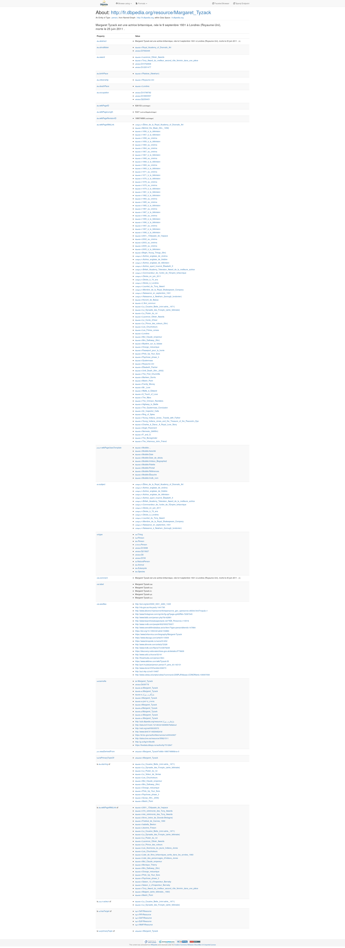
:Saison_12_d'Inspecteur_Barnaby (153, 881)
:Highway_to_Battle (146, 404)
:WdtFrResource (144, 924)
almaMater (103, 47)
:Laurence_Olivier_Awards (149, 57)
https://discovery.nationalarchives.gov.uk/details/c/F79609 (159, 651)
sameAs (101, 681)
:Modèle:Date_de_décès (149, 457)
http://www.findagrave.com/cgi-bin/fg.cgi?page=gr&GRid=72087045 (163, 614)
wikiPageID (103, 105)
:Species (140, 571)
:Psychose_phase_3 (147, 357)
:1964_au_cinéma (146, 148)
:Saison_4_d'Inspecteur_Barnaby (152, 885)
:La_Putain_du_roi (146, 313)
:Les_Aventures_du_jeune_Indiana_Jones (156, 848)
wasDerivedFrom (106, 751)
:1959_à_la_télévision (147, 141)
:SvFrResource (143, 911)
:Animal (139, 564)
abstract (101, 41)
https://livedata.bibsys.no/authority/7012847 (153, 745)
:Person (139, 537)
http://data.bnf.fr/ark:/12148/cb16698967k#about (156, 724)
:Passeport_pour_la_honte (149, 350)
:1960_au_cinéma (146, 144)
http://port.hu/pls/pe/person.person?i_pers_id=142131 (158, 664)
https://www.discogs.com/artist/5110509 (152, 637)
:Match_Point (144, 380)
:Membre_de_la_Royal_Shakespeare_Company (159, 289)
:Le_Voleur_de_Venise (148, 774)
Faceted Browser (221, 3)
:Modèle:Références (147, 471)
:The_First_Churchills (147, 374)
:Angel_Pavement (146, 427)
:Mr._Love (142, 387)
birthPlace (102, 73)
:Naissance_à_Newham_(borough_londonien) (158, 296)
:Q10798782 (143, 92)
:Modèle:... (143, 447)
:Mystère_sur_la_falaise (148, 343)
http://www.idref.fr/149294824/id (148, 731)
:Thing (139, 534)
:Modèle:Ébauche (146, 474)
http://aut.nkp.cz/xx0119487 (147, 671)
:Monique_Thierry (146, 864)
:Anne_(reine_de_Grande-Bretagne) (154, 817)
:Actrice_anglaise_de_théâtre (151, 259)
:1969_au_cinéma (146, 165)
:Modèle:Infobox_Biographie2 (151, 461)
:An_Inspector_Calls (147, 411)
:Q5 (139, 554)
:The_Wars (143, 397)
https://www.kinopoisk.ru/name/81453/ (151, 641)
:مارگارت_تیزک (144, 694)
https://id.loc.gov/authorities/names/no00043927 (155, 735)
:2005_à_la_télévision (147, 249)
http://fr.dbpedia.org (145, 17)
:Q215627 (142, 551)
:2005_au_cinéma (146, 245)
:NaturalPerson (142, 561)
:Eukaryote (141, 568)
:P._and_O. (143, 434)
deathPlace (103, 86)
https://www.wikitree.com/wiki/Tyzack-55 (152, 661)
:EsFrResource (143, 921)
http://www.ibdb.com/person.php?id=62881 (153, 617)
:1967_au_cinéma (146, 151)
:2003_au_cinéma (146, 242)
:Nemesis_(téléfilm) (146, 431)
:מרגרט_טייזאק (144, 701)
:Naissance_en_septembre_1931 (153, 293)
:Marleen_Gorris (145, 377)
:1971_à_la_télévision (147, 175)
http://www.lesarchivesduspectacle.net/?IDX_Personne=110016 (162, 620)
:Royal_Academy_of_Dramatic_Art (153, 47)
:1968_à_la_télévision (147, 161)
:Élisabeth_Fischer (146, 367)
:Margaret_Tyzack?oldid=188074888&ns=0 (157, 751)
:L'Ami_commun (145, 303)
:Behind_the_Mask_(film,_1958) (152, 128)
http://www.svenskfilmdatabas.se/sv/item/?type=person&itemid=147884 (165, 627)
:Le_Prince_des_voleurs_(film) (151, 323)
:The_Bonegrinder (146, 438)
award (101, 57)
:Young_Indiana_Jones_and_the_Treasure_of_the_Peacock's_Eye (167, 421)
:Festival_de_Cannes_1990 (150, 821)
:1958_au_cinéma (146, 138)
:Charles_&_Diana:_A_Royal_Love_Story (156, 424)
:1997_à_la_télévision (147, 229)
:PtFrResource (143, 914)
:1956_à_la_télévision (147, 131)
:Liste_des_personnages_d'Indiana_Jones (156, 858)
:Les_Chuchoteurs (146, 326)
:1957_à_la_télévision (147, 134)
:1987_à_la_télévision (147, 212)
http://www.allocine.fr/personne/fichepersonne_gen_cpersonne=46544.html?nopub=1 (171, 610)
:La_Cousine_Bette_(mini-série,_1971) (155, 306)
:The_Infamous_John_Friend (151, 441)
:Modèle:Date (144, 454)
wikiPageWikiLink (105, 124)
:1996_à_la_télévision (147, 222)
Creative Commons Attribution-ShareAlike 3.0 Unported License (195, 945)
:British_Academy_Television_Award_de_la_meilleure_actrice (165, 269)
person (115, 17)
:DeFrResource (143, 917)
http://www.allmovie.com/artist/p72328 (151, 644)
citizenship (102, 79)
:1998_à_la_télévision (147, 232)
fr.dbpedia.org (178, 17)
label (100, 584)
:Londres (142, 86)
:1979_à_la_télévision (147, 188)
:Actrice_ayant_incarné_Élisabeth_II (154, 266)
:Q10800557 (143, 95)
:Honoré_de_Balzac (147, 299)
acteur (104, 901)
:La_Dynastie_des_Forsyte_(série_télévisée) (157, 309)
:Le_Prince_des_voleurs (148, 844)
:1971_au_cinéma (146, 171)
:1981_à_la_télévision (147, 192)
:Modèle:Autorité (145, 451)
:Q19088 (141, 548)
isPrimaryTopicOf (105, 757)
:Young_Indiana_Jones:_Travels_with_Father (157, 417)
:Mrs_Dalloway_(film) (147, 340)
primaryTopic (106, 931)
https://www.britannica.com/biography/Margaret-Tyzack (158, 634)
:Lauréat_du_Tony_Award (150, 286)
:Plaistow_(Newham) (147, 73)
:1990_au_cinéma (146, 215)
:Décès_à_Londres (147, 283)
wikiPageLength (105, 112)
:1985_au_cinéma (146, 202)
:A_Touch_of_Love (146, 394)
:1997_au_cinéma (146, 225)
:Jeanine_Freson (145, 827)
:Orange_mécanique (147, 347)
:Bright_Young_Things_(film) (150, 252)
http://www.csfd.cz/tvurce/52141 (148, 654)
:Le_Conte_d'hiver (146, 320)
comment (102, 577)
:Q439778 (142, 684)
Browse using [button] (124, 3)
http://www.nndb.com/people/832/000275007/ (154, 624)
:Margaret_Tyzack (144, 681)
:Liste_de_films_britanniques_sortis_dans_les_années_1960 (164, 854)
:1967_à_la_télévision (147, 155)
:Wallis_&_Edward (146, 390)
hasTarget (104, 911)
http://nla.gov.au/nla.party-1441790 (150, 607)
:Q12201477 (143, 67)
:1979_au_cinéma (146, 185)
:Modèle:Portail (145, 467)
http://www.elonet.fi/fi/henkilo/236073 (150, 668)
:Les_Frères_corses (147, 330)
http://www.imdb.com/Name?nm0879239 (152, 647)
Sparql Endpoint (242, 3)
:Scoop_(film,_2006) (147, 797)
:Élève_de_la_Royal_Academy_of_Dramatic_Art (159, 124)
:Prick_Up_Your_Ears (147, 353)
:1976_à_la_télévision (147, 178)
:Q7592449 (142, 50)
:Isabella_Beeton (145, 824)
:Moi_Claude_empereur (148, 336)
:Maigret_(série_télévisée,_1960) (152, 891)
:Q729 (140, 558)
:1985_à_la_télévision (147, 205)
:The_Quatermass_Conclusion (151, 407)
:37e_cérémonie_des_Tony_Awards (153, 810)
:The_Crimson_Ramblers (149, 400)
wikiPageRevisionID (106, 118)
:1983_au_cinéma (146, 198)
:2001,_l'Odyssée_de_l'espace (151, 235)
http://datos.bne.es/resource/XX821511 (152, 738)
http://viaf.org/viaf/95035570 (147, 728)
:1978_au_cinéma (146, 181)
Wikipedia (154, 945)
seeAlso (101, 604)
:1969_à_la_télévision (147, 168)
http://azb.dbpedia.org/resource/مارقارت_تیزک (154, 721)
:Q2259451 (142, 99)
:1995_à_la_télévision (147, 219)
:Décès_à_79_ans (146, 279)
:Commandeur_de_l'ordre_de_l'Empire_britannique (160, 272)
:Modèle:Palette (145, 464)
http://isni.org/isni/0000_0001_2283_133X (153, 604)
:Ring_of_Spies (145, 414)
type (100, 534)
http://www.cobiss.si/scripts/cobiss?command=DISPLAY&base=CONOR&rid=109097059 (172, 674)
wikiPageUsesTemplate (109, 447)
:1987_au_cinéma (146, 208)
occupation (103, 92)
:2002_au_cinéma (146, 239)
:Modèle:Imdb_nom (146, 478)
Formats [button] (142, 3)
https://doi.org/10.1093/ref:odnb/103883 (152, 631)
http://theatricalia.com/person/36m (149, 657)
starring (103, 764)
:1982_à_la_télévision (147, 195)
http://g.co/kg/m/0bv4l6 (145, 741)
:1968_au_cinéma (146, 158)
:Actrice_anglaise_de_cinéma (151, 256)
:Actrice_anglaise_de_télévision (152, 262)
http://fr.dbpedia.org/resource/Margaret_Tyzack (161, 12)
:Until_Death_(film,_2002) (149, 370)
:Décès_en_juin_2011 (148, 276)
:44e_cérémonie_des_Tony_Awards (153, 814)
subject (101, 484)
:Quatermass (144, 360)
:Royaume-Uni (144, 79)
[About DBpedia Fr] (104, 3)
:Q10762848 (143, 63)
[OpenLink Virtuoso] (150, 941)
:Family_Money (145, 384)
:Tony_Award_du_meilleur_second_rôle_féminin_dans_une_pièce (166, 60)
